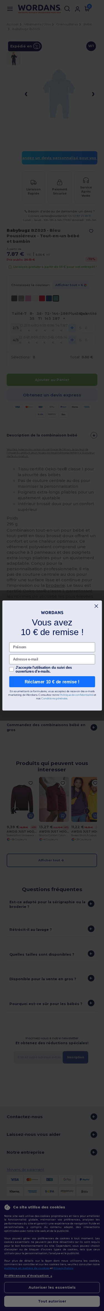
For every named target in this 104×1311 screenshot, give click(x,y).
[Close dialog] (96, 606)
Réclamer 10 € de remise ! (52, 681)
